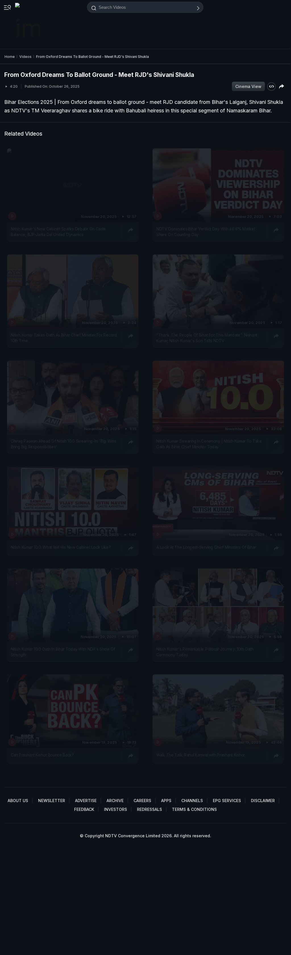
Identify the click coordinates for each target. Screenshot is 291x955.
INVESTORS (115, 809)
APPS (166, 800)
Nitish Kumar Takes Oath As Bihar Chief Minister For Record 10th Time (64, 338)
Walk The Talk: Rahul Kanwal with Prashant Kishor (200, 754)
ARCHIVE (115, 800)
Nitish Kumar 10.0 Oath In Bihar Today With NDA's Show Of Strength (63, 652)
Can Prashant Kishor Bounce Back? (42, 754)
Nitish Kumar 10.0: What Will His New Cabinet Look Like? (61, 547)
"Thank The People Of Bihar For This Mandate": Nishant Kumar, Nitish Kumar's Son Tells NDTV (206, 338)
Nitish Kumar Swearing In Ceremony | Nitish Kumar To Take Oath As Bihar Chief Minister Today (209, 444)
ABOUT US (18, 800)
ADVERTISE (86, 800)
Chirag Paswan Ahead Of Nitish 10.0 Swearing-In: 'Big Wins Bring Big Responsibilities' (63, 444)
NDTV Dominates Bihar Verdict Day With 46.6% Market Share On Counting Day (205, 231)
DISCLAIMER (263, 800)
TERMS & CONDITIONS (194, 809)
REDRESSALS (149, 809)
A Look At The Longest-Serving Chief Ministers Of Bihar (206, 547)
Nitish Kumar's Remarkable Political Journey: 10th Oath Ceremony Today (204, 652)
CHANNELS (192, 800)
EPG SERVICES (227, 800)
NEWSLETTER (51, 800)
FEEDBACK (84, 809)
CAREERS (142, 800)
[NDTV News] (28, 24)
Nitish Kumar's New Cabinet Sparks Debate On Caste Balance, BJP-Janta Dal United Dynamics (58, 231)
